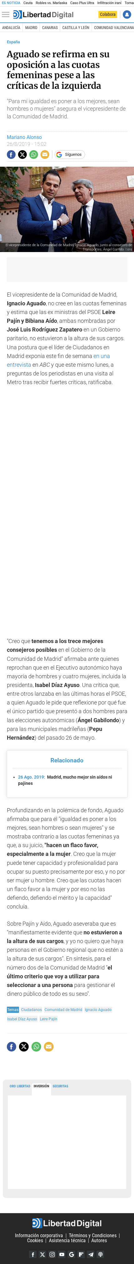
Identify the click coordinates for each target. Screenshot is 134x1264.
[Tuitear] (22, 154)
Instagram (52, 1254)
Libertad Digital (67, 1223)
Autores (99, 1240)
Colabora (108, 14)
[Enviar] (33, 154)
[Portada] (43, 14)
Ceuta (27, 3)
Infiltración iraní (109, 3)
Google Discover (71, 1254)
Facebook (32, 1254)
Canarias (50, 28)
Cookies (35, 1240)
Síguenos (73, 154)
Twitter (42, 1254)
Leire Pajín (48, 1019)
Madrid (31, 28)
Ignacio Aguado (98, 1009)
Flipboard (81, 1254)
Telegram (90, 1254)
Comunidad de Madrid (63, 1009)
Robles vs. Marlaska (51, 3)
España (13, 42)
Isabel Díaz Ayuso (22, 1019)
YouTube (61, 1254)
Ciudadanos (31, 1009)
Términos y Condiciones (93, 1235)
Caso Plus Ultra (82, 3)
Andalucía (11, 28)
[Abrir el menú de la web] (7, 14)
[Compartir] (11, 154)
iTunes (100, 1254)
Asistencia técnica (67, 1240)
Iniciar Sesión (127, 14)
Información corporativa (39, 1235)
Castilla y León (75, 28)
